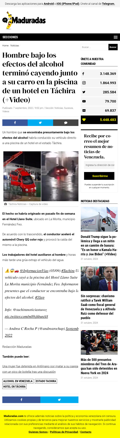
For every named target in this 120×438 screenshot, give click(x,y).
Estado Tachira (46, 381)
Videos (5, 111)
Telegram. (108, 3)
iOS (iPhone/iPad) (68, 3)
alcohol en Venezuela (17, 381)
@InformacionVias (34, 270)
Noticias (14, 45)
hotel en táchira (14, 386)
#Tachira (68, 270)
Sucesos (68, 108)
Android (49, 3)
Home (5, 45)
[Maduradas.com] (24, 28)
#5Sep (39, 297)
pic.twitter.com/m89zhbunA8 (26, 316)
